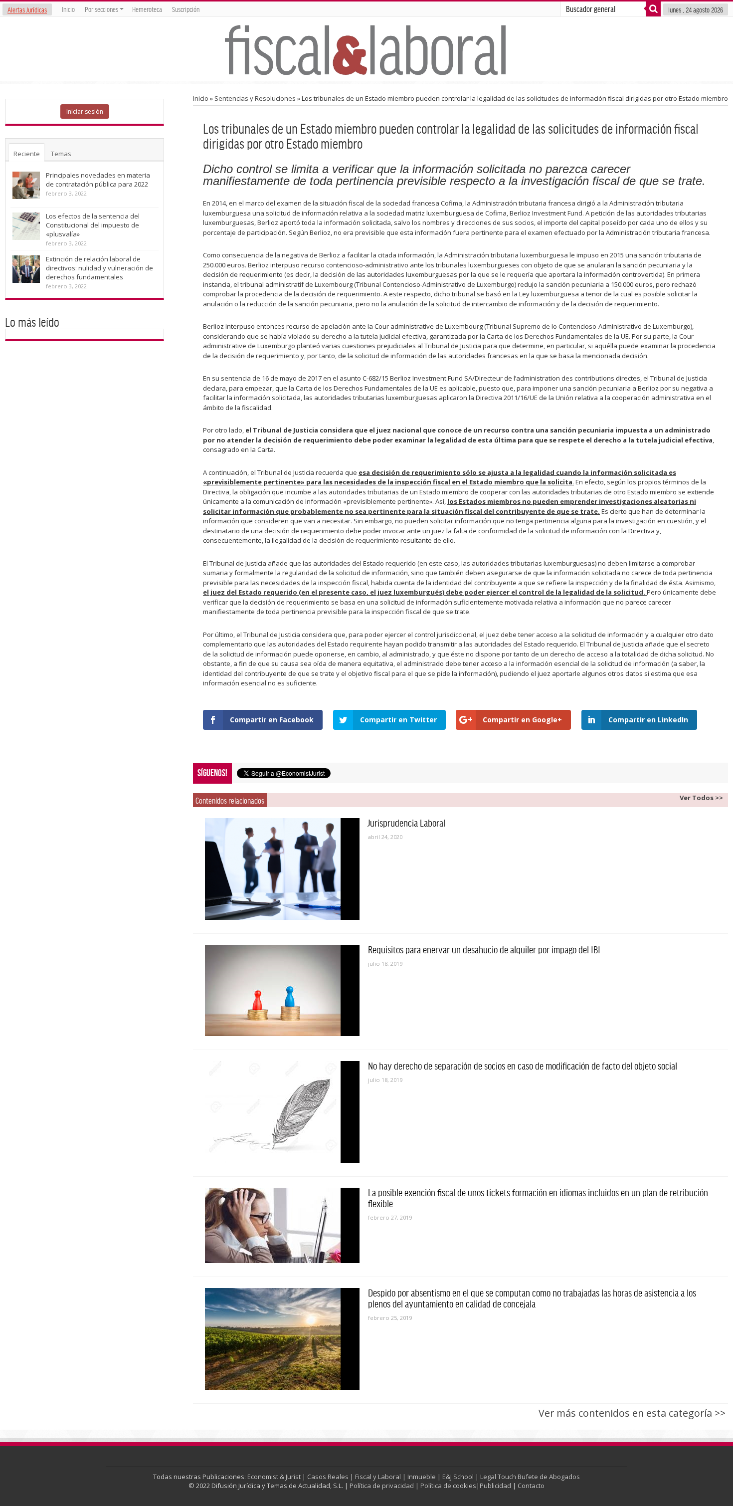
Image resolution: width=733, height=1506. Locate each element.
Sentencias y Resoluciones (255, 98)
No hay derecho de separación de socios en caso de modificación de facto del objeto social (522, 1065)
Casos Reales (328, 1476)
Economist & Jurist (274, 1476)
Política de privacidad (382, 1485)
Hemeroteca (147, 9)
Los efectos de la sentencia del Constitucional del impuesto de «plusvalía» (93, 225)
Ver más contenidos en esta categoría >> (632, 1413)
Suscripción (185, 9)
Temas (61, 153)
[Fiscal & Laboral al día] (366, 49)
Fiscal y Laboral (378, 1476)
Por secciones (101, 9)
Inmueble (421, 1476)
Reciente (26, 153)
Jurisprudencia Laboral (406, 822)
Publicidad (495, 1485)
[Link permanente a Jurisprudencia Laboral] (282, 869)
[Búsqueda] (653, 8)
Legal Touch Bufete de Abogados (530, 1476)
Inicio (68, 9)
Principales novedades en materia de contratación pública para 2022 (98, 180)
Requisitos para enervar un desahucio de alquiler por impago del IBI (484, 949)
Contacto (531, 1485)
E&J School (458, 1476)
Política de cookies (448, 1485)
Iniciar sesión (84, 111)
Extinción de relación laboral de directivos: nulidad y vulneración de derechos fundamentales (99, 267)
